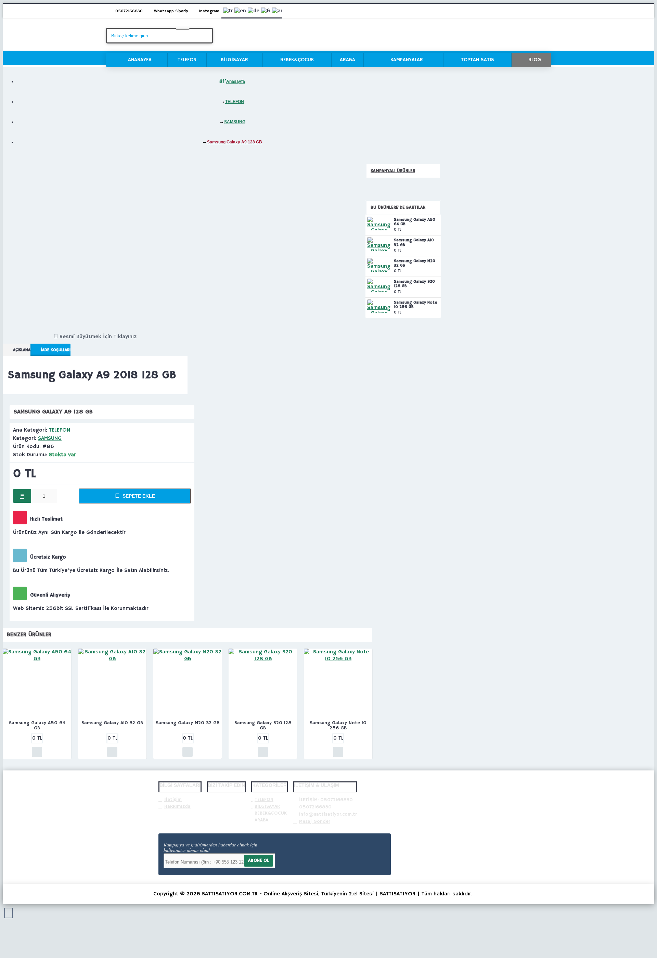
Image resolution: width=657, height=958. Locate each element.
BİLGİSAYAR (267, 806)
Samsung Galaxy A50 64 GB (414, 222)
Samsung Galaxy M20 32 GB (414, 263)
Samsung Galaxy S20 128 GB (414, 284)
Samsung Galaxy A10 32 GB (414, 242)
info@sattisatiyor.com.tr (328, 814)
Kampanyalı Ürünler (393, 171)
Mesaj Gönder (314, 821)
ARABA (261, 820)
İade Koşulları (55, 350)
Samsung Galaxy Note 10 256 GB (415, 304)
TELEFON (59, 430)
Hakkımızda (177, 806)
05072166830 (315, 807)
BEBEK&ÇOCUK (271, 813)
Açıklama (21, 350)
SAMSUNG (50, 438)
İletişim (173, 799)
